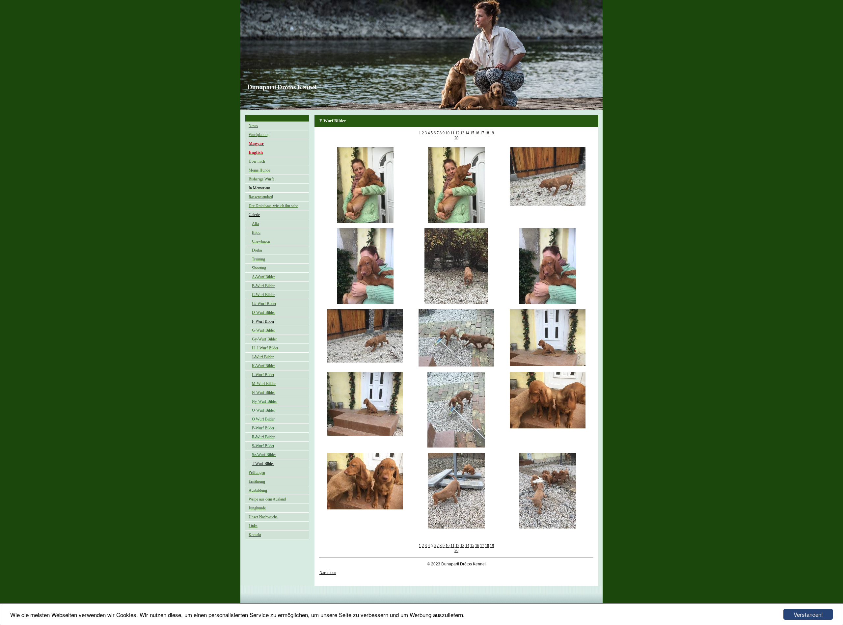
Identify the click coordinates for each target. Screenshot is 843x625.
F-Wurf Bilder (263, 321)
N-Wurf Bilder (263, 392)
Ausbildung (258, 490)
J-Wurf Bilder (263, 357)
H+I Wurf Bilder (265, 348)
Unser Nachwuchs (263, 517)
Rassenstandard (261, 197)
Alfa (255, 223)
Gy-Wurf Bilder (264, 339)
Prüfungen (257, 472)
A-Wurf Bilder (263, 277)
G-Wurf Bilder (263, 330)
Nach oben (327, 572)
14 (467, 133)
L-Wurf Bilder (263, 374)
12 (457, 133)
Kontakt (255, 534)
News (253, 125)
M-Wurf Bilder (264, 383)
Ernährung (257, 481)
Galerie (254, 214)
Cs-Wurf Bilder (264, 303)
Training (258, 259)
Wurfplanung (259, 134)
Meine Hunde (259, 170)
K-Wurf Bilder (263, 366)
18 (487, 133)
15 (472, 133)
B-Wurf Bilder (263, 286)
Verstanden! (808, 614)
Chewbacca (261, 241)
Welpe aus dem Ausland (267, 499)
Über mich (257, 161)
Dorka (257, 250)
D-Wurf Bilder (263, 312)
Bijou (256, 232)
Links (253, 526)
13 (462, 133)
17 (482, 133)
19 (492, 133)
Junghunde (257, 508)
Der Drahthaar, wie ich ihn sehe (273, 206)
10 (447, 133)
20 (456, 138)
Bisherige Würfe (261, 179)
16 (477, 133)
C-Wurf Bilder (263, 294)
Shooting (259, 268)
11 (452, 133)
